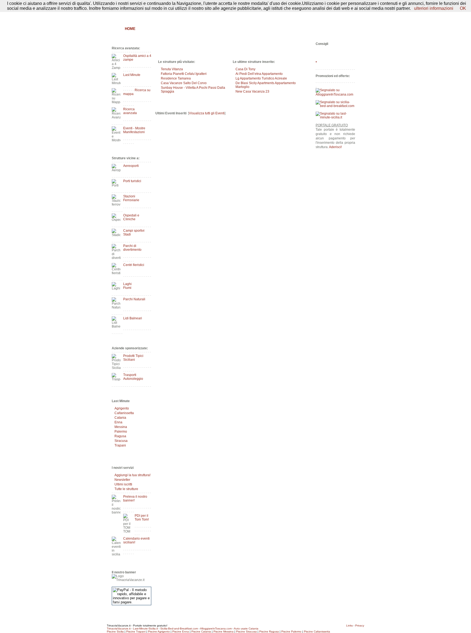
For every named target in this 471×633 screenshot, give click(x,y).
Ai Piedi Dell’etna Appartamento (259, 74)
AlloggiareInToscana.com (216, 628)
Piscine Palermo (291, 631)
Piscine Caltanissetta (317, 631)
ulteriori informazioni (433, 8)
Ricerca (292, 29)
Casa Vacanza (216, 29)
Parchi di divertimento (132, 248)
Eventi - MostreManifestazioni (134, 130)
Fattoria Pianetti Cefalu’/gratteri (184, 74)
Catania (120, 418)
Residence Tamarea (176, 78)
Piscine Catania (201, 631)
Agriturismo (166, 29)
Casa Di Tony (245, 69)
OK (463, 8)
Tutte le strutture (126, 489)
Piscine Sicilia (115, 631)
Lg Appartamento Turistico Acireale (261, 78)
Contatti (349, 15)
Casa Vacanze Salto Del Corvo (184, 83)
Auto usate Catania (246, 628)
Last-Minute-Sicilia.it (145, 628)
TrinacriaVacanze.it (119, 628)
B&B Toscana (343, 29)
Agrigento (121, 408)
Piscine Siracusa (246, 631)
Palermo (120, 431)
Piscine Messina (223, 631)
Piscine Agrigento (159, 631)
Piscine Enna (180, 631)
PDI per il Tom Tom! (142, 517)
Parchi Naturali (134, 299)
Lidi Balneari (132, 318)
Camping (269, 29)
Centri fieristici (133, 265)
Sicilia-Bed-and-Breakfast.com (179, 628)
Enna (118, 422)
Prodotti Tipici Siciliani (133, 358)
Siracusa (121, 441)
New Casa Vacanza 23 (252, 91)
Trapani (120, 445)
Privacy (359, 625)
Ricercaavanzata (130, 111)
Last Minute (131, 75)
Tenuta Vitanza (172, 69)
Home (130, 29)
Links (349, 625)
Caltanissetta (124, 413)
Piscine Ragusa (269, 631)
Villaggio (246, 29)
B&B (145, 29)
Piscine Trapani (136, 631)
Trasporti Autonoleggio (133, 377)
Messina (120, 427)
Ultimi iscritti (123, 484)
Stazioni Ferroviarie (131, 198)
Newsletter (122, 480)
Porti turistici (132, 181)
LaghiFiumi (127, 286)
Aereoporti (131, 166)
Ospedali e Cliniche (131, 217)
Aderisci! (335, 147)
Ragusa (120, 436)
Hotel (191, 29)
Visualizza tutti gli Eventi (207, 113)
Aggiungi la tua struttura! (132, 475)
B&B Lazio (314, 29)
